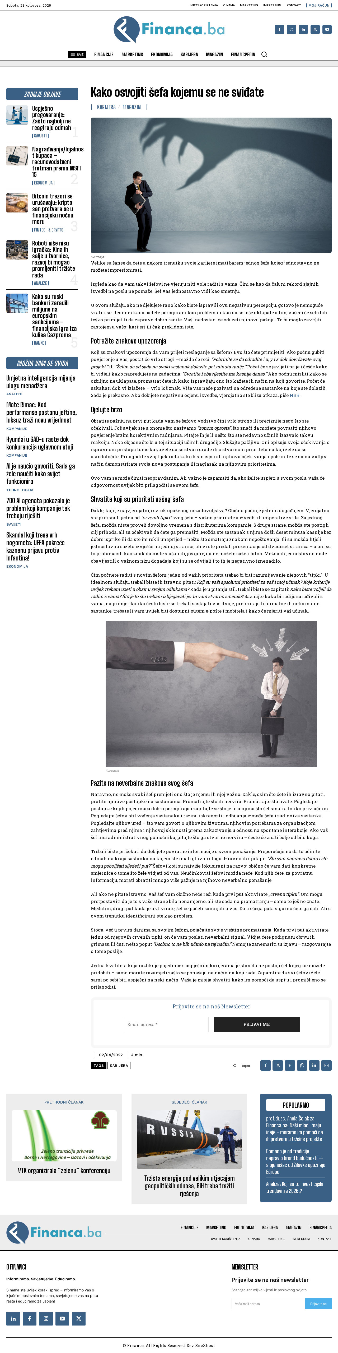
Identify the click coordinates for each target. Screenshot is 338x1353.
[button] (264, 54)
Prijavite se (318, 1304)
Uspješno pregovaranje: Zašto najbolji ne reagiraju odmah (51, 118)
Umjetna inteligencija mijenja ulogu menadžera (41, 382)
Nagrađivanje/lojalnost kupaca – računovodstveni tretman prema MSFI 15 (58, 162)
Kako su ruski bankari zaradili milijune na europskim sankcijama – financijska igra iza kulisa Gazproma (54, 316)
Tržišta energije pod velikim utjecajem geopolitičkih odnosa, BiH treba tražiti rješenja (189, 1186)
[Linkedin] (303, 29)
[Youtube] (327, 29)
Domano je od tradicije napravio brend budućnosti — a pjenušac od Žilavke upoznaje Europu (295, 1161)
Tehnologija (19, 490)
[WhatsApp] (302, 1065)
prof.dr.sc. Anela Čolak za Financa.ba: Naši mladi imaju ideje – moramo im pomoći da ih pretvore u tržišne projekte (294, 1128)
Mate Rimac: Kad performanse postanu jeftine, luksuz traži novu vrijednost (41, 412)
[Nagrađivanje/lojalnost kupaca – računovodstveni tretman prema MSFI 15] (17, 155)
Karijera (106, 107)
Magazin (132, 107)
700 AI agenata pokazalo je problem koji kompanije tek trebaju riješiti (38, 508)
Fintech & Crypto (48, 230)
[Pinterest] (290, 1065)
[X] (315, 29)
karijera (119, 1066)
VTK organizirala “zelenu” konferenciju (64, 1170)
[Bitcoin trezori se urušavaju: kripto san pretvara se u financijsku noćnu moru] (17, 202)
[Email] (326, 1065)
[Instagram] (291, 29)
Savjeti (40, 136)
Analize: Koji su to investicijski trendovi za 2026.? (294, 1187)
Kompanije (16, 428)
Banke (39, 343)
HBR (294, 395)
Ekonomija (43, 183)
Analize (40, 283)
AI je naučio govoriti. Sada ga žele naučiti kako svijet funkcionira (40, 473)
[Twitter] (79, 1319)
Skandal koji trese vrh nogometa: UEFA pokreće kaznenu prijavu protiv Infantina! (35, 546)
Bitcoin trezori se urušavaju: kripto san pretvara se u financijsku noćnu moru (52, 209)
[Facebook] (279, 29)
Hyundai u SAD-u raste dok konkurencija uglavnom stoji (39, 443)
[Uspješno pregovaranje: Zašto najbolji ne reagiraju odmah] (17, 115)
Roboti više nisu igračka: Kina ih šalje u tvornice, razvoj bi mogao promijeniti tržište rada (53, 259)
